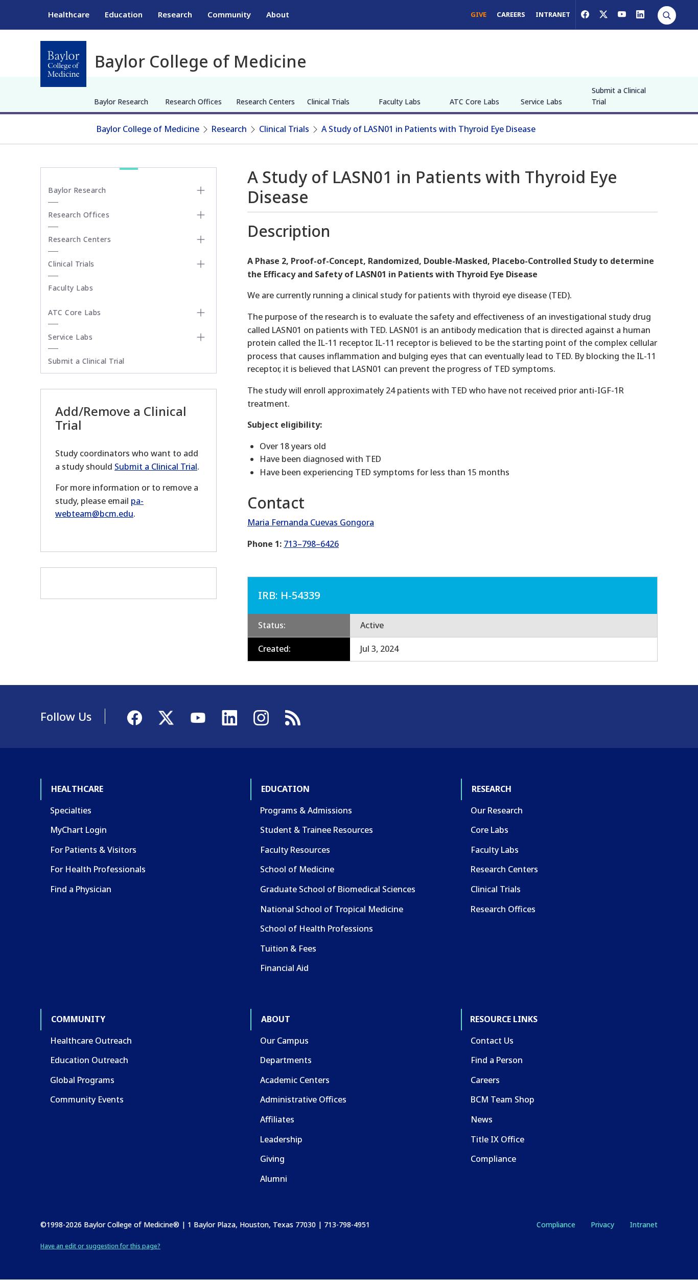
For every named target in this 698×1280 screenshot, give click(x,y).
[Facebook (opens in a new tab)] (585, 14)
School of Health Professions (316, 928)
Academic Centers (295, 1080)
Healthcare (68, 14)
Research (175, 14)
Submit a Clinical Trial (619, 95)
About (277, 14)
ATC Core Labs (474, 101)
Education (124, 14)
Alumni (273, 1178)
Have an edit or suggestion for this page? (100, 1246)
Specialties (70, 810)
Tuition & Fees (288, 948)
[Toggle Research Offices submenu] (200, 215)
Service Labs (541, 101)
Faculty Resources (295, 849)
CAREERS (511, 14)
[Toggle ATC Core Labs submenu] (200, 312)
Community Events (87, 1099)
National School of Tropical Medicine (331, 909)
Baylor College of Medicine (148, 129)
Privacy (602, 1224)
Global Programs (82, 1080)
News (482, 1119)
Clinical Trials (328, 101)
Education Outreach (89, 1060)
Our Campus (284, 1040)
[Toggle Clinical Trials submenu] (200, 264)
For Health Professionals (98, 869)
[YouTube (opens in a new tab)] (622, 14)
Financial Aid (284, 968)
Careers (485, 1080)
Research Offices (193, 101)
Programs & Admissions (306, 810)
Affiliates (277, 1119)
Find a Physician (80, 889)
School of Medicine (297, 869)
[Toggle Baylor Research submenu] (200, 190)
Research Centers (265, 101)
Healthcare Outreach (91, 1040)
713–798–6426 (311, 543)
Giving (272, 1158)
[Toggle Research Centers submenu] (200, 239)
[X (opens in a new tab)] (603, 14)
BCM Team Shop (502, 1099)
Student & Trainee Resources (316, 829)
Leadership (281, 1139)
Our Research (497, 810)
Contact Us (492, 1040)
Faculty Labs (400, 101)
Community (229, 14)
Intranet (644, 1224)
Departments (286, 1060)
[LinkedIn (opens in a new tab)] (640, 14)
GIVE (478, 14)
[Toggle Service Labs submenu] (200, 337)
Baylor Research (121, 101)
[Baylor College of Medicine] (63, 64)
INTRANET (553, 14)
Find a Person (497, 1060)
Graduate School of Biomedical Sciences (337, 889)
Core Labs (489, 829)
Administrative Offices (303, 1099)
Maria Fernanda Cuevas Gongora (310, 522)
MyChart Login (78, 829)
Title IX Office (497, 1139)
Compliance (493, 1158)
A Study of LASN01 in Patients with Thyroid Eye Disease (428, 129)
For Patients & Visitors (93, 849)
